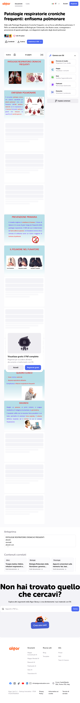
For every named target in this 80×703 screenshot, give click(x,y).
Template (46, 656)
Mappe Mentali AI (33, 658)
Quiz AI (30, 670)
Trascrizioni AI (32, 673)
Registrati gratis (33, 368)
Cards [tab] (27, 4)
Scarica (22, 42)
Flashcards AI (32, 666)
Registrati (74, 4)
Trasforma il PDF (33, 42)
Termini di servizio (65, 692)
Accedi (65, 4)
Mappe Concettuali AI (32, 654)
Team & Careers (63, 660)
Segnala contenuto (64, 101)
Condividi (11, 42)
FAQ (59, 656)
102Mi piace (20, 36)
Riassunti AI (31, 662)
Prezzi (60, 653)
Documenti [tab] (18, 4)
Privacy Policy (41, 692)
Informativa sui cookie (53, 692)
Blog (44, 653)
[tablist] (22, 4)
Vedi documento (11, 569)
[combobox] (56, 3)
